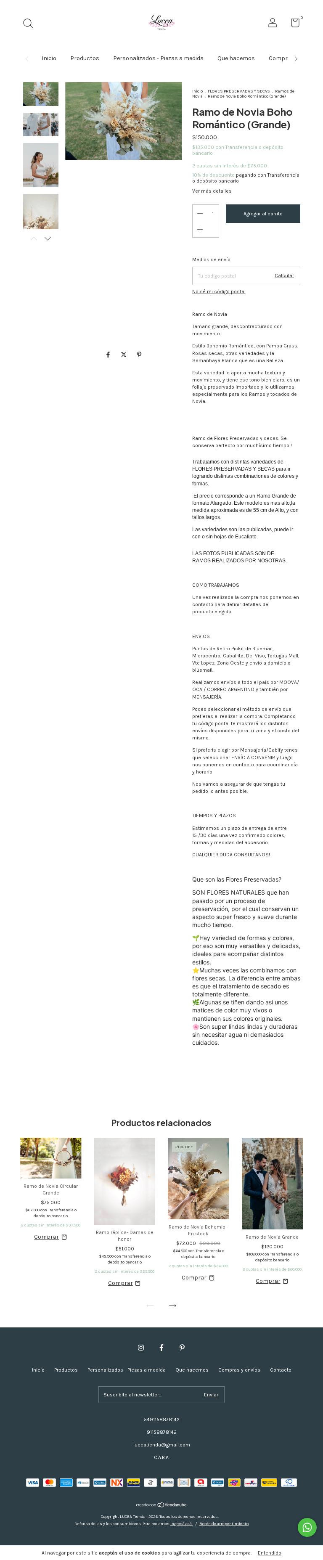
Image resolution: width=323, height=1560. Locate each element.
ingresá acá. (181, 1523)
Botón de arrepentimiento (224, 1523)
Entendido (269, 1553)
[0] (292, 25)
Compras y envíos (239, 1370)
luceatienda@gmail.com (161, 1445)
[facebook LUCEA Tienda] (161, 1347)
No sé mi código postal (219, 291)
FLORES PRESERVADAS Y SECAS (239, 91)
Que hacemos (236, 58)
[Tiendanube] (161, 1505)
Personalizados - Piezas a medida (158, 58)
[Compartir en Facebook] (108, 355)
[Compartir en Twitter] (124, 355)
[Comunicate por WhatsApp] (307, 1527)
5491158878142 (162, 1419)
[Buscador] (31, 24)
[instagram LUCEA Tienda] (141, 1347)
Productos (84, 58)
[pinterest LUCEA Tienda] (182, 1347)
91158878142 (162, 1432)
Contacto (280, 1370)
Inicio (49, 58)
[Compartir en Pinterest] (139, 355)
